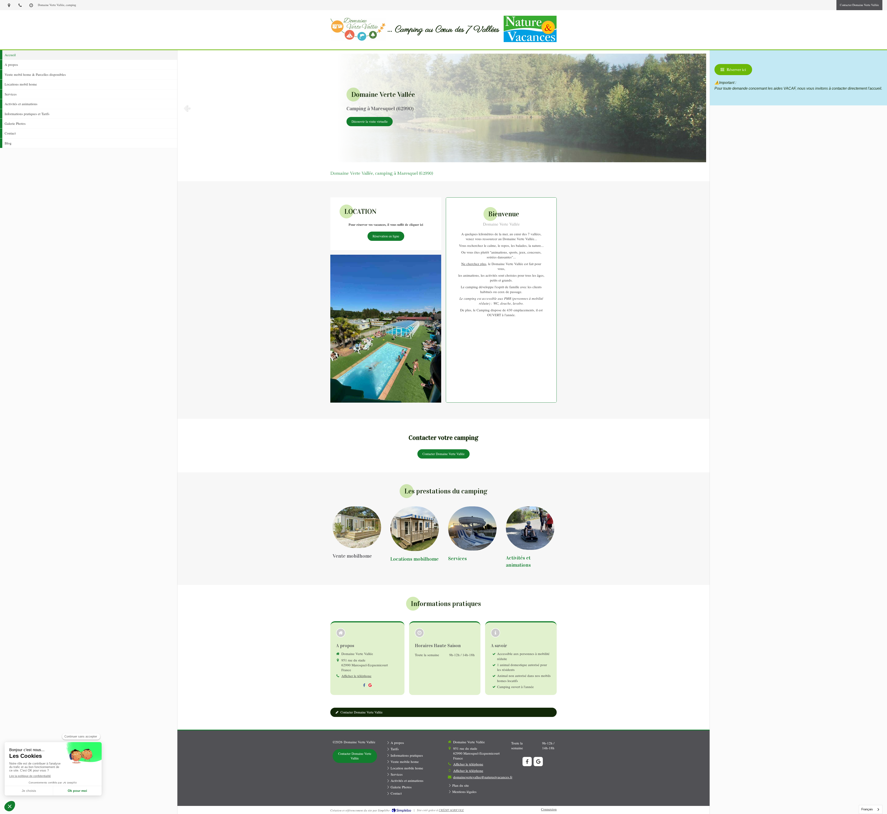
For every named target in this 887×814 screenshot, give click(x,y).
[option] (443, 108)
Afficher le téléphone (356, 675)
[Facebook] (364, 686)
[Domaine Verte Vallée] (358, 39)
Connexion (549, 809)
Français (867, 809)
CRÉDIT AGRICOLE (451, 810)
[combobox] (870, 809)
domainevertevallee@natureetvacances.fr (482, 777)
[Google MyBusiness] (370, 686)
